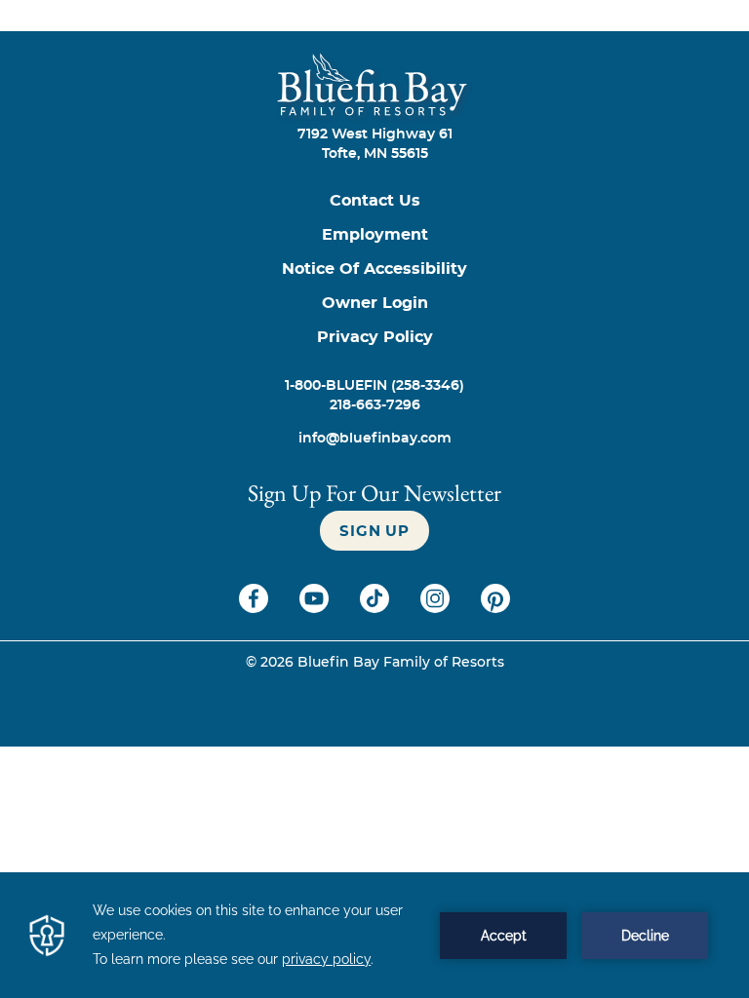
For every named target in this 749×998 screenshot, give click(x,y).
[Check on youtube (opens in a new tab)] (316, 608)
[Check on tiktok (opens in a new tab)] (376, 608)
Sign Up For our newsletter (374, 493)
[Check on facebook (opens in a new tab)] (255, 608)
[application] (374, 935)
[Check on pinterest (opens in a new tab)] (495, 608)
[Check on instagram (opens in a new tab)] (436, 608)
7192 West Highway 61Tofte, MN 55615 (375, 144)
